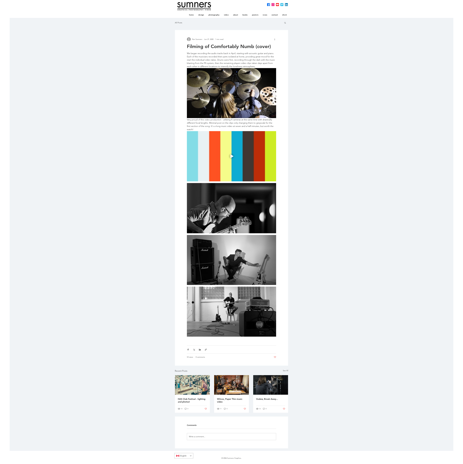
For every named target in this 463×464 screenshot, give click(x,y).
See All (285, 370)
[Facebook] (268, 4)
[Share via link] (206, 349)
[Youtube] (277, 4)
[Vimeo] (281, 4)
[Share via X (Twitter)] (194, 349)
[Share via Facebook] (188, 349)
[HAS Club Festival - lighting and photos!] (192, 385)
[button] (285, 23)
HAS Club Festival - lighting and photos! (191, 400)
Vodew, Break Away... (267, 399)
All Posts (178, 22)
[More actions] (274, 39)
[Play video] (231, 156)
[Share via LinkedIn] (200, 349)
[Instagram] (273, 4)
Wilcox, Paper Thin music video (229, 400)
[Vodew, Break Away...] (270, 385)
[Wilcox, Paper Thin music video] (231, 385)
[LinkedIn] (286, 4)
